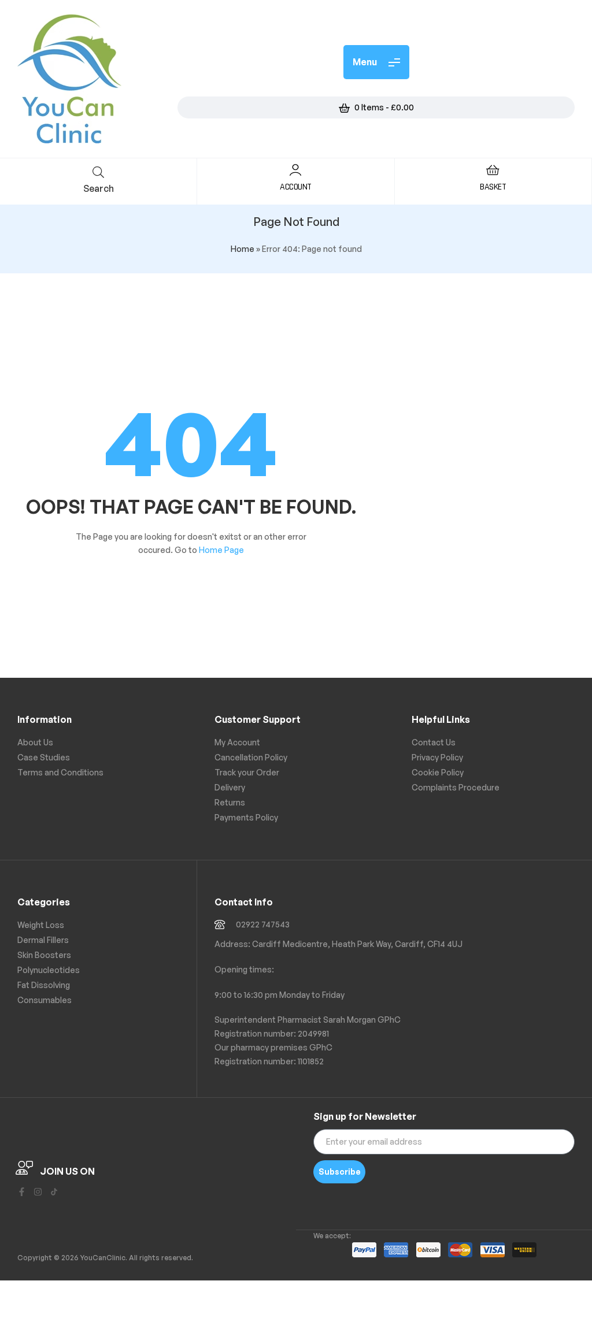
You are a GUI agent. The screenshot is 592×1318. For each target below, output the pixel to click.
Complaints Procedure (456, 787)
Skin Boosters (44, 955)
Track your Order (246, 772)
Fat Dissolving (43, 985)
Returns (229, 802)
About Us (35, 742)
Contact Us (434, 742)
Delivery (229, 787)
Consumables (44, 1000)
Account (296, 187)
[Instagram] (38, 1191)
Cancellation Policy (250, 757)
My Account (237, 742)
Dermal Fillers (43, 940)
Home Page (221, 550)
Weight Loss (40, 925)
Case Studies (43, 757)
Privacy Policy (437, 757)
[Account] (295, 170)
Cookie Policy (438, 772)
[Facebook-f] (21, 1191)
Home (242, 249)
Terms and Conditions (60, 772)
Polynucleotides (48, 970)
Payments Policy (246, 817)
